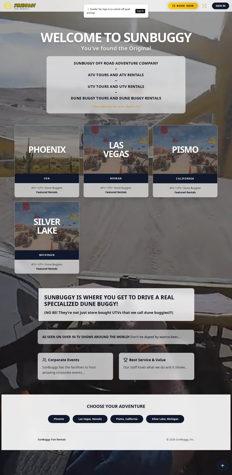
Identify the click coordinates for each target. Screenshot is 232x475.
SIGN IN (220, 5)
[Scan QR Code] (204, 6)
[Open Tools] (223, 465)
